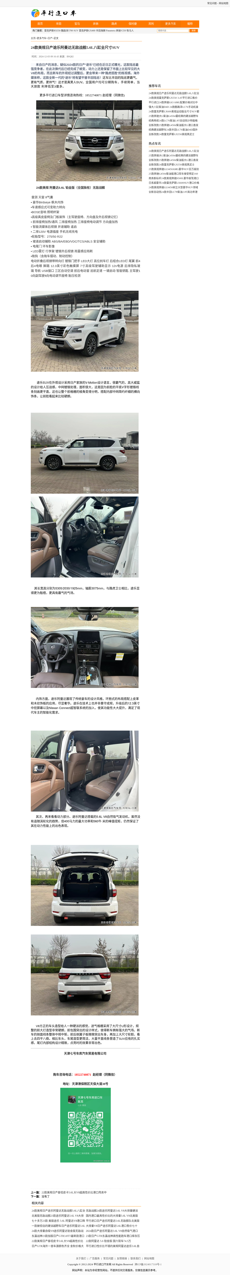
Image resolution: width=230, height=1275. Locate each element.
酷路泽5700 (67, 30)
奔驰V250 (121, 30)
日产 (50, 38)
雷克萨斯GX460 (87, 30)
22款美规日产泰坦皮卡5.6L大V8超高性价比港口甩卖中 (74, 1192)
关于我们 (81, 1258)
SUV (76, 30)
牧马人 (130, 30)
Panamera (110, 30)
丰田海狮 (100, 30)
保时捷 (133, 23)
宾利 (151, 23)
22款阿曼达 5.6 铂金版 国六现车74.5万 (108, 1241)
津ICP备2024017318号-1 (148, 1264)
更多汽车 (170, 23)
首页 (40, 23)
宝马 (77, 23)
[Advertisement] (174, 59)
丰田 (58, 23)
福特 (190, 23)
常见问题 (212, 3)
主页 (33, 38)
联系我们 (135, 1258)
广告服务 (95, 1258)
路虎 (114, 23)
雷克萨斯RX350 (52, 30)
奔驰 (95, 23)
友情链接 (122, 1258)
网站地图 (223, 3)
